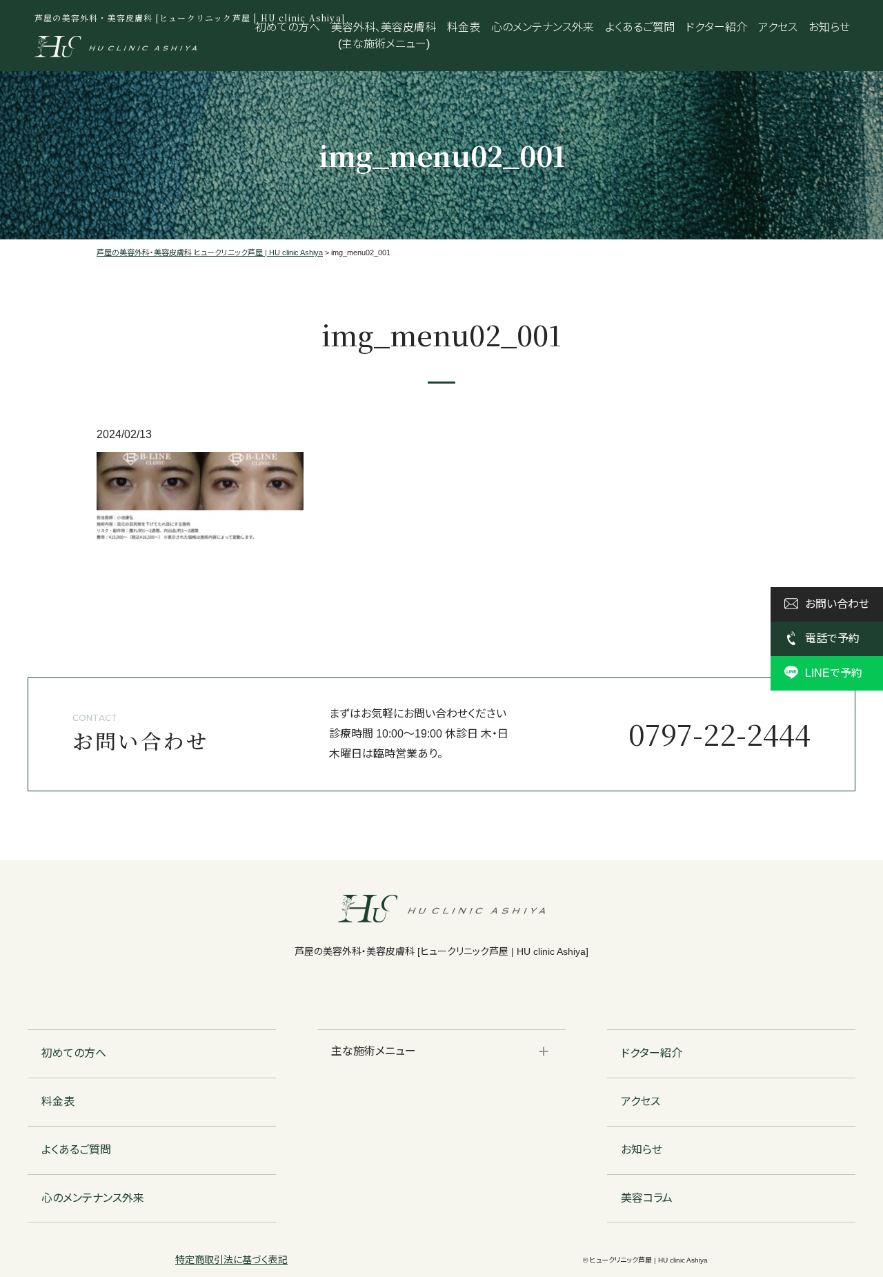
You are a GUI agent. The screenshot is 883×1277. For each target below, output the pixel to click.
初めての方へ (287, 27)
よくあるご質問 (640, 27)
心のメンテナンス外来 (542, 27)
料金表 (463, 27)
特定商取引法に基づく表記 (231, 1259)
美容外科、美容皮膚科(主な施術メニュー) (383, 35)
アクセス (777, 27)
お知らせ (829, 27)
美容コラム (647, 1198)
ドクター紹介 (716, 27)
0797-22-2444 (719, 733)
